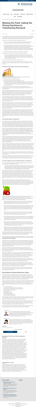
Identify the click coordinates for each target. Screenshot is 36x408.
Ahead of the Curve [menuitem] (6, 14)
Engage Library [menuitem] (19, 16)
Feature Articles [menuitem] (16, 14)
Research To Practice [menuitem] (29, 14)
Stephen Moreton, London (8, 362)
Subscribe (11, 0)
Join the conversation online (7, 327)
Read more (24, 315)
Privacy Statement (18, 402)
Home (2, 19)
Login (9, 0)
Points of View (4, 33)
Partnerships (23, 0)
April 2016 (31, 33)
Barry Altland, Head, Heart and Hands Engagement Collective (13, 337)
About (20, 0)
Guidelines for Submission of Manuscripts (18, 162)
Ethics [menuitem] (11, 14)
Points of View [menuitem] (22, 14)
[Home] (25, 4)
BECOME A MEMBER (10, 331)
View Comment (5, 386)
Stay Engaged (16, 0)
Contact (27, 0)
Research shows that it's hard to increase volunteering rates (20, 38)
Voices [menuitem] (15, 16)
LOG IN (26, 331)
